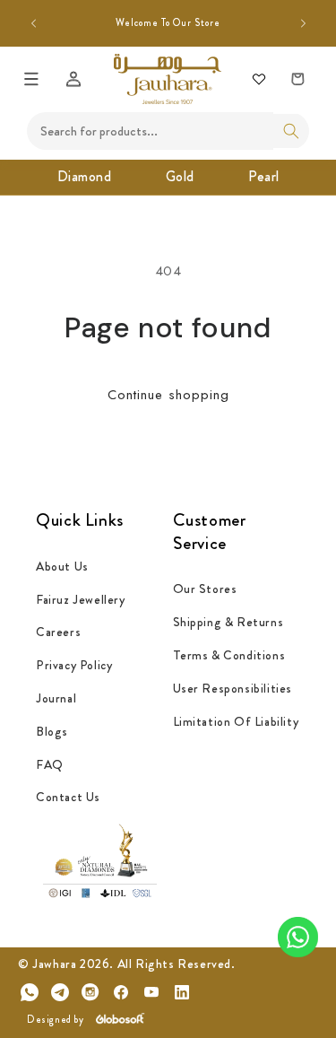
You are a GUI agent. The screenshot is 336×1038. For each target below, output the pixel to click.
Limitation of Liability (236, 721)
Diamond (84, 176)
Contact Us (68, 797)
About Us (62, 566)
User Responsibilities (233, 688)
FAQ (50, 764)
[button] (31, 79)
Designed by (55, 1019)
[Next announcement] (303, 23)
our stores (205, 589)
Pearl (264, 176)
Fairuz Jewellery (80, 599)
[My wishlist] (259, 79)
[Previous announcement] (33, 23)
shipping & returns (228, 622)
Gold (180, 176)
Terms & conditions (229, 655)
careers (58, 632)
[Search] (291, 131)
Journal (56, 698)
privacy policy (74, 665)
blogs (52, 731)
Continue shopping (168, 395)
